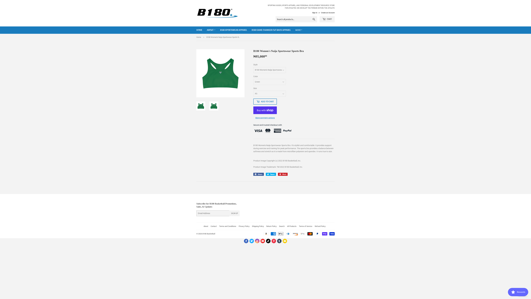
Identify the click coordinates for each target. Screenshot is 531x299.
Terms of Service (305, 226)
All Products (291, 226)
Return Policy (271, 226)
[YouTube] (263, 241)
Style (255, 65)
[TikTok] (268, 241)
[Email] (285, 241)
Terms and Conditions (227, 226)
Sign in (314, 13)
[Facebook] (246, 241)
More (298, 30)
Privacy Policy (244, 226)
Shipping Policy (258, 226)
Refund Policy (320, 226)
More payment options (265, 118)
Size (255, 88)
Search (282, 226)
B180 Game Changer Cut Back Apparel (271, 30)
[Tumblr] (279, 241)
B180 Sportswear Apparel (233, 30)
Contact (214, 226)
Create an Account (328, 13)
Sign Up (234, 213)
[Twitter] (251, 241)
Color (255, 76)
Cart (329, 19)
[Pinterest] (274, 241)
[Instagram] (257, 241)
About (210, 30)
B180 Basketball (208, 234)
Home (199, 30)
